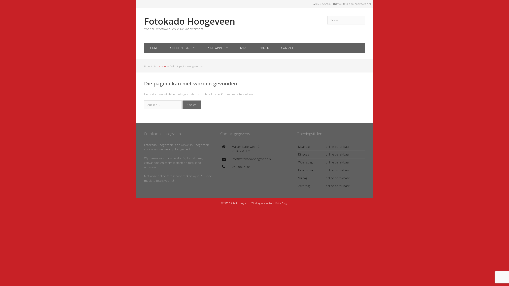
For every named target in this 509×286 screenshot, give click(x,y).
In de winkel (215, 48)
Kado (244, 48)
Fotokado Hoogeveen (189, 21)
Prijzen (264, 48)
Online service (180, 48)
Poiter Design (281, 203)
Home (154, 48)
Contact (287, 48)
